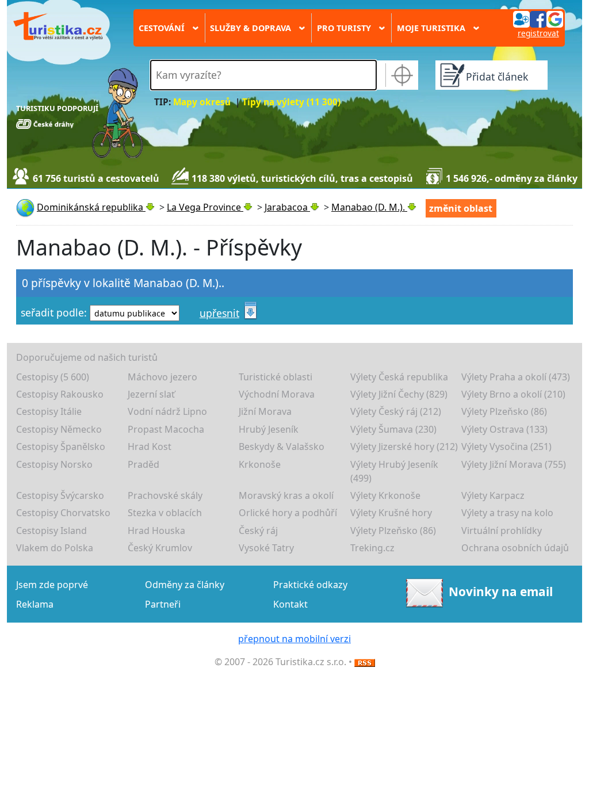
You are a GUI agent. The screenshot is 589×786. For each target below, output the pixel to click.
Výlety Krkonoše (385, 495)
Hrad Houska (156, 530)
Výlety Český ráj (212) (395, 411)
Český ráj (258, 530)
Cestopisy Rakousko (60, 394)
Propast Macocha (166, 429)
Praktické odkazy (310, 584)
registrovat (538, 33)
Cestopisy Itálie (49, 411)
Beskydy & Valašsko (281, 446)
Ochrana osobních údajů (515, 547)
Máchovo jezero (162, 377)
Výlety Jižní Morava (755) (513, 464)
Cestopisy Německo (59, 429)
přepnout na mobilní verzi (294, 638)
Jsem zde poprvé (52, 584)
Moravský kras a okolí (286, 495)
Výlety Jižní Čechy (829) (399, 394)
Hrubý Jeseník (269, 429)
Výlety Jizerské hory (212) (404, 446)
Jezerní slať (151, 394)
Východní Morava (277, 394)
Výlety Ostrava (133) (504, 429)
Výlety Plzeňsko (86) (504, 411)
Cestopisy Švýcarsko (60, 495)
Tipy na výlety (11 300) (291, 102)
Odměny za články (184, 584)
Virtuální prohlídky (501, 530)
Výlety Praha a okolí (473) (515, 377)
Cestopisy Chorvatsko (63, 512)
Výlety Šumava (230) (393, 429)
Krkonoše (260, 464)
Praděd (143, 464)
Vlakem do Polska (54, 547)
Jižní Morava (265, 411)
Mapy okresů (202, 102)
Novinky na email (501, 591)
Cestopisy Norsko (54, 464)
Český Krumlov (160, 547)
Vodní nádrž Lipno (167, 411)
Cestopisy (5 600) (52, 377)
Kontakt (290, 604)
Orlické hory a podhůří (288, 512)
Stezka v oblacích (165, 512)
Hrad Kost (149, 446)
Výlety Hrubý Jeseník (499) (394, 471)
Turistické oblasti (275, 377)
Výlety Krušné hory (391, 512)
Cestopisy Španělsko (60, 446)
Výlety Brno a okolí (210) (513, 394)
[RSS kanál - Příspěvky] (364, 661)
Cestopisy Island (51, 530)
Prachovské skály (165, 495)
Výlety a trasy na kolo (507, 512)
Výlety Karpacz (493, 495)
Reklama (34, 604)
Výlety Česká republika (399, 377)
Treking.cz (372, 547)
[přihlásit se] (538, 18)
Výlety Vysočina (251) (506, 446)
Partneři (163, 604)
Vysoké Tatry (266, 547)
